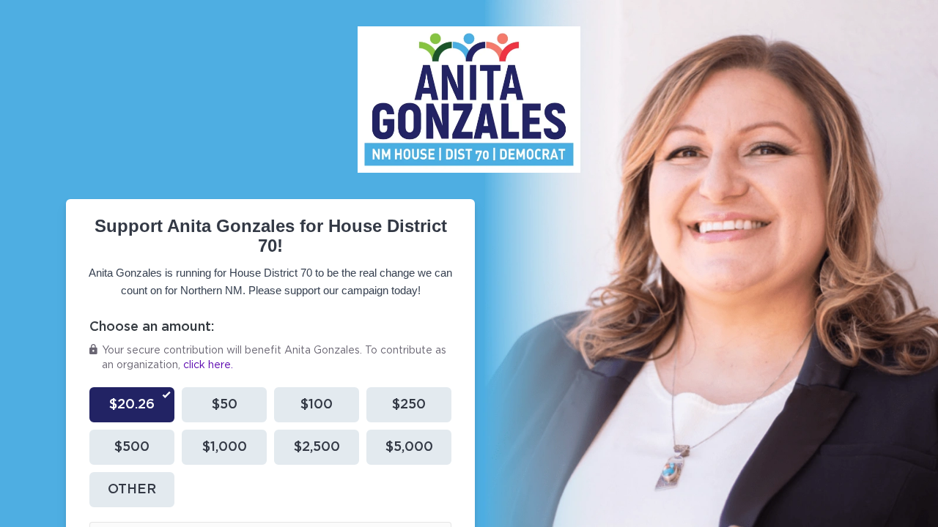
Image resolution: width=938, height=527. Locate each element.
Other (132, 489)
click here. (208, 365)
